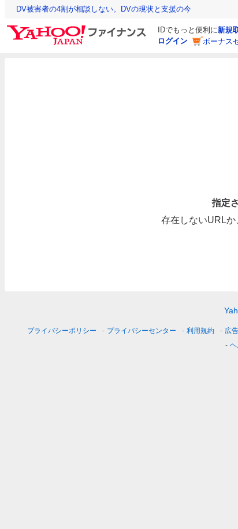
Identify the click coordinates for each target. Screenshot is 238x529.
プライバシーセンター (141, 331)
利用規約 (200, 331)
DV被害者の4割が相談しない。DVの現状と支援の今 (103, 9)
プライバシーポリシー (61, 331)
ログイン (173, 40)
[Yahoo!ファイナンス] (78, 28)
